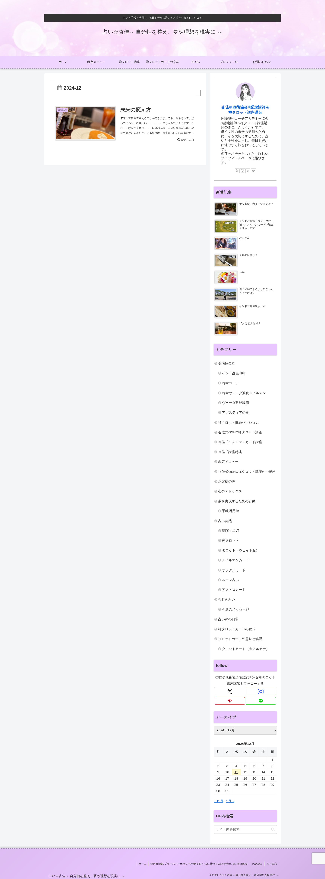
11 (236, 772)
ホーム (142, 863)
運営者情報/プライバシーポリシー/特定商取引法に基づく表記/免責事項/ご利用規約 (199, 863)
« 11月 (218, 801)
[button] (273, 829)
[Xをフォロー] (237, 170)
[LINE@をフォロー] (253, 170)
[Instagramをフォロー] (242, 170)
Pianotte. (257, 863)
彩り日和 (272, 863)
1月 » (230, 801)
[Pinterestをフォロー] (247, 170)
